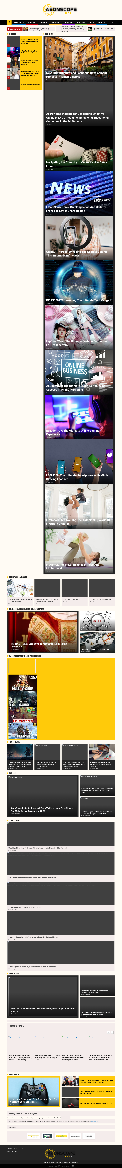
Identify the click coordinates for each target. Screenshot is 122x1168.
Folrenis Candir (15, 649)
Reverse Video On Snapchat (30, 84)
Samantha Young (51, 80)
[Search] (113, 22)
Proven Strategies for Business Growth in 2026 (24, 907)
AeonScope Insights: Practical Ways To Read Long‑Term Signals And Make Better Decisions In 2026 (101, 1057)
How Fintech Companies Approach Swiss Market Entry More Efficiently (32, 878)
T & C (61, 1162)
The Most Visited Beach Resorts (101, 599)
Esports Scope (68, 22)
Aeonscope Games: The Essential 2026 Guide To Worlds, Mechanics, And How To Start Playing (20, 764)
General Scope (18, 22)
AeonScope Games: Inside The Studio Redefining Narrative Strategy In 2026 (46, 764)
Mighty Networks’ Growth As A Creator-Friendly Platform (29, 62)
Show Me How (81, 22)
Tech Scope (43, 22)
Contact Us (101, 22)
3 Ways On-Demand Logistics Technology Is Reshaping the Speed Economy (33, 937)
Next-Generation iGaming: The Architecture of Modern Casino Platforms (100, 764)
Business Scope (55, 22)
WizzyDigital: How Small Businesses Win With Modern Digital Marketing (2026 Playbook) (38, 848)
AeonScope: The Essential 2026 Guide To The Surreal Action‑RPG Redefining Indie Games (74, 764)
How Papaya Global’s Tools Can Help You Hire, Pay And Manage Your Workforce (30, 73)
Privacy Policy (53, 1162)
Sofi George (50, 124)
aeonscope (66, 1118)
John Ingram (50, 169)
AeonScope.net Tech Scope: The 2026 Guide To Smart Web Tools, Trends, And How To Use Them (97, 790)
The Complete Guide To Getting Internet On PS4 (96, 1103)
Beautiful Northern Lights (71, 599)
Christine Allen (13, 850)
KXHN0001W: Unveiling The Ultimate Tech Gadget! (78, 300)
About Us (91, 22)
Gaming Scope (32, 22)
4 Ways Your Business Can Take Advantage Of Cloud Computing (29, 41)
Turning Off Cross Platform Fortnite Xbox (95, 649)
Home (46, 1162)
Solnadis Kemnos (86, 629)
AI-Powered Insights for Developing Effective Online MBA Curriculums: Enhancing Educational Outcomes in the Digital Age (77, 117)
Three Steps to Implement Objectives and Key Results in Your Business (32, 967)
